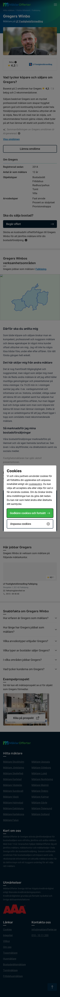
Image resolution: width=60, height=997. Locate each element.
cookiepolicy (35, 484)
